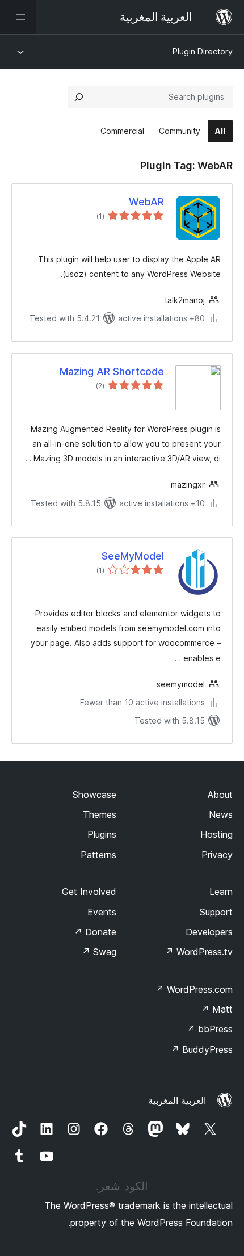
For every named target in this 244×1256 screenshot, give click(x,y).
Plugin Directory (203, 51)
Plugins (101, 834)
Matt (217, 1009)
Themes (99, 814)
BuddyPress (202, 1049)
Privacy (217, 854)
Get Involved (89, 891)
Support (216, 912)
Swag (99, 951)
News (221, 814)
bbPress (210, 1029)
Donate (95, 932)
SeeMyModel (133, 556)
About (220, 794)
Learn (221, 891)
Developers (209, 932)
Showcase (94, 794)
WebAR (146, 202)
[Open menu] (18, 17)
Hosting (216, 834)
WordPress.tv (199, 951)
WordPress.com (194, 989)
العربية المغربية (177, 1100)
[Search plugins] (79, 97)
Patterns (98, 854)
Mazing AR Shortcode (112, 371)
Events (101, 912)
